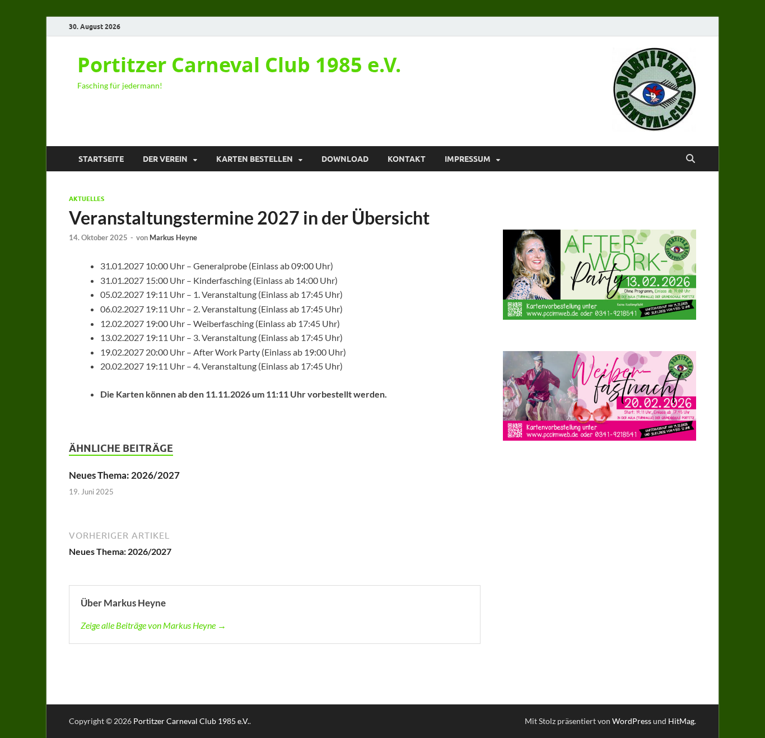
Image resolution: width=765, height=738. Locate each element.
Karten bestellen (254, 159)
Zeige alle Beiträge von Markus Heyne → (153, 625)
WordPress (631, 721)
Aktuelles (86, 199)
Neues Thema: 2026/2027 (124, 475)
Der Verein (165, 159)
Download (344, 159)
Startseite (101, 159)
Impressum (468, 159)
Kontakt (407, 159)
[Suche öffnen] (690, 159)
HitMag (681, 721)
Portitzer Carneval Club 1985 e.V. (239, 64)
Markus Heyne (173, 237)
